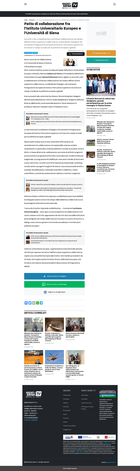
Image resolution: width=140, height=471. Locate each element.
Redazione (29, 55)
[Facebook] (26, 302)
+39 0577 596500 (30, 420)
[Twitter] (30, 302)
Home (26, 20)
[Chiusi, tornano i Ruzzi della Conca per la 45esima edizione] (90, 142)
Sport (65, 414)
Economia (66, 410)
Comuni (66, 418)
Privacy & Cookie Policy (87, 408)
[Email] (34, 302)
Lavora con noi (86, 403)
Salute (65, 403)
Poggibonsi (67, 429)
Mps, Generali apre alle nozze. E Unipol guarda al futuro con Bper (55, 14)
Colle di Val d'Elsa (69, 426)
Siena (65, 422)
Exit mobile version (70, 468)
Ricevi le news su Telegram (56, 276)
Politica (66, 407)
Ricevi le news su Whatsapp (56, 284)
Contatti (84, 399)
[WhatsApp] (37, 302)
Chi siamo (84, 395)
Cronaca (32, 20)
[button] (25, 5)
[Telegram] (41, 302)
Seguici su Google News (56, 292)
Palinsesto (67, 395)
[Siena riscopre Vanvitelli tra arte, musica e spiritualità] (75, 325)
